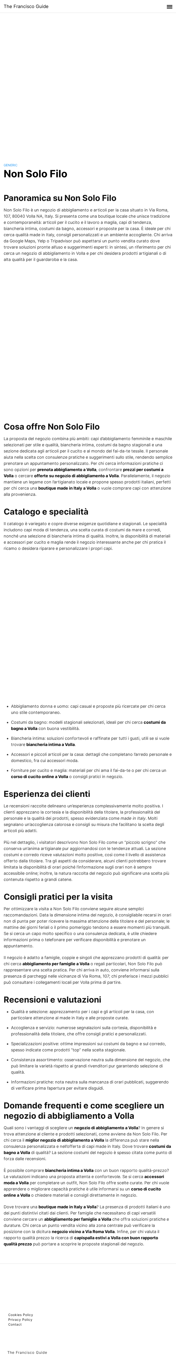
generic (10, 165)
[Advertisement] (88, 83)
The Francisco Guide (26, 6)
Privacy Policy (20, 1319)
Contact (15, 1324)
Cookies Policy (20, 1315)
